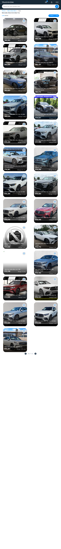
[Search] (56, 6)
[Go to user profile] (52, 2)
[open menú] (57, 2)
